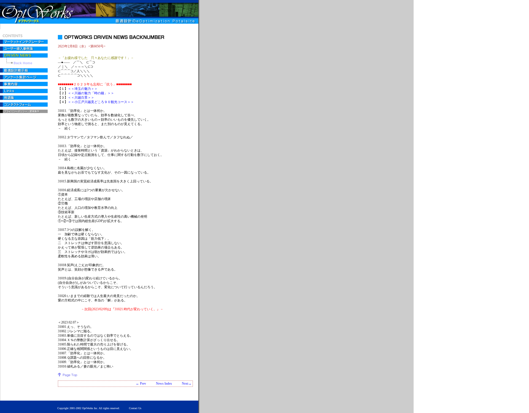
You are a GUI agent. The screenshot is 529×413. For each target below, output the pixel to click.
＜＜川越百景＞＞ (81, 97)
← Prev (141, 383)
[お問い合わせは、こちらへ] (24, 105)
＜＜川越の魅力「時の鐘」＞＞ (91, 93)
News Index (164, 383)
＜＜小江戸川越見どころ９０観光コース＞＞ (101, 102)
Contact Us (135, 408)
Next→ (186, 383)
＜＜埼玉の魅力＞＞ (83, 89)
